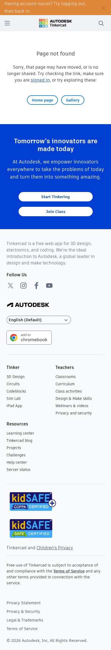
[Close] (103, 7)
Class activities (69, 391)
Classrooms (66, 376)
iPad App (14, 405)
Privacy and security (74, 413)
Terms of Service (69, 571)
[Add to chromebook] (29, 337)
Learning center (20, 433)
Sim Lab (13, 398)
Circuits (13, 384)
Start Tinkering (55, 197)
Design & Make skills (74, 398)
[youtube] (49, 285)
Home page (42, 100)
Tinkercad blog (19, 440)
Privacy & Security (23, 611)
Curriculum (65, 384)
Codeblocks (16, 391)
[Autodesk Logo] (28, 305)
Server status (18, 469)
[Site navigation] (7, 23)
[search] (101, 23)
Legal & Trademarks (24, 620)
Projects (13, 447)
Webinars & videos (72, 405)
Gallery (72, 100)
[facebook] (36, 285)
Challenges (16, 455)
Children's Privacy (55, 548)
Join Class (55, 211)
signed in (40, 80)
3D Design (15, 376)
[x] (10, 285)
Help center (16, 462)
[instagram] (23, 285)
